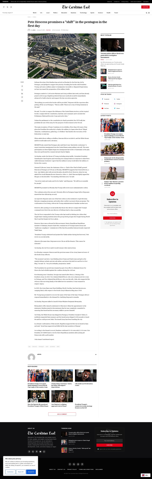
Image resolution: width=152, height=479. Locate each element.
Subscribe (145, 7)
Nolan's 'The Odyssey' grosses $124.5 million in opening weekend (114, 183)
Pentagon (41, 346)
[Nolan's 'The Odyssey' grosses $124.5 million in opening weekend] (112, 173)
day (29, 346)
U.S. (41, 12)
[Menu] (149, 13)
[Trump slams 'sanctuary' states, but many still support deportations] (62, 375)
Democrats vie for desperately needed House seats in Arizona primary (29, 1)
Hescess (34, 346)
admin (34, 30)
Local (47, 12)
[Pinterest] (22, 97)
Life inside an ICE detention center (84, 384)
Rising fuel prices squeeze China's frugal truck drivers (115, 70)
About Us (109, 1)
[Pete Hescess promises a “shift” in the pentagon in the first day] (62, 56)
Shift (58, 346)
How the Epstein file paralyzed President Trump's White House (38, 405)
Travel (116, 12)
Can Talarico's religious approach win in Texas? (59, 405)
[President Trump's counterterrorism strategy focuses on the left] (86, 396)
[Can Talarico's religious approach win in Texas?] (62, 396)
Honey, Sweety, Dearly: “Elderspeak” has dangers (115, 77)
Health (108, 12)
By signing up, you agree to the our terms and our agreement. (113, 223)
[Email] (22, 100)
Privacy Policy (125, 1)
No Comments (57, 30)
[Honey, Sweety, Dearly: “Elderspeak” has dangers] (104, 79)
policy (114, 449)
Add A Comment (62, 414)
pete (47, 346)
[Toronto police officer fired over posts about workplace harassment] (112, 45)
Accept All (31, 471)
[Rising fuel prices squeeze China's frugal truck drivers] (104, 71)
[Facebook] (22, 86)
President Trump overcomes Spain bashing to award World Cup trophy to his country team (38, 385)
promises (52, 346)
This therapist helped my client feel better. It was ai (114, 85)
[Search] (146, 13)
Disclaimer (146, 1)
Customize (10, 471)
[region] (20, 466)
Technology (83, 12)
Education (64, 12)
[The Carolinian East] (76, 7)
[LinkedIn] (22, 93)
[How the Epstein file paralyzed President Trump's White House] (38, 396)
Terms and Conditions (135, 1)
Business (73, 12)
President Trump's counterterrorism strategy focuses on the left (83, 406)
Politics (55, 12)
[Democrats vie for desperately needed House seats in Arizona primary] (112, 149)
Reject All (21, 471)
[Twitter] (22, 89)
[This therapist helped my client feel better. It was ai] (104, 86)
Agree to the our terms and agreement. (110, 449)
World (34, 12)
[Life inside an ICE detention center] (86, 375)
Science (100, 12)
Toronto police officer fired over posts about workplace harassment (112, 55)
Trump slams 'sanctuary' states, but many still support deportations (61, 385)
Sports (92, 12)
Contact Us (116, 1)
